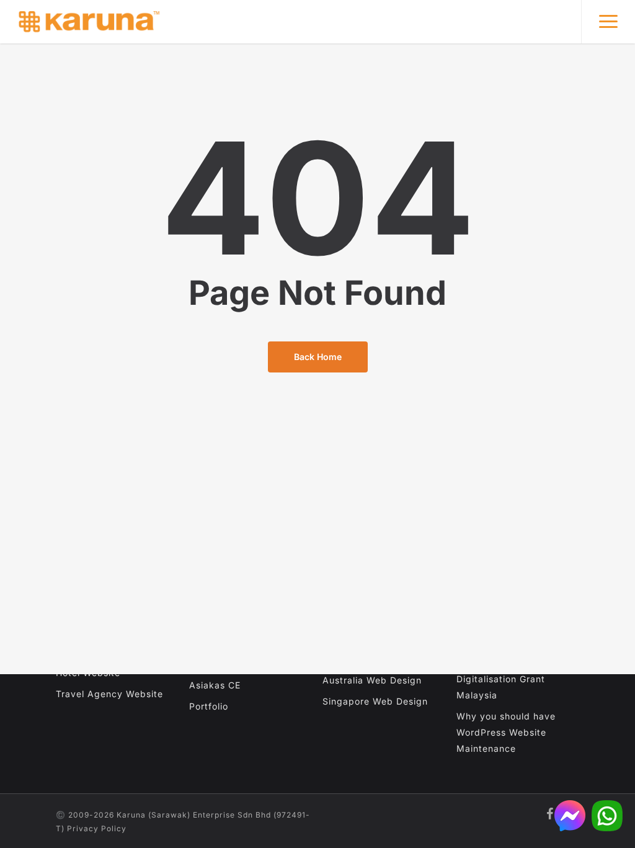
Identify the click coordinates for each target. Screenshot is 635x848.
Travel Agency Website (109, 693)
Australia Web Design (372, 680)
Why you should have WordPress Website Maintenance (506, 732)
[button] (608, 21)
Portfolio (208, 706)
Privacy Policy (97, 828)
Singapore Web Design (375, 701)
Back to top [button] (615, 786)
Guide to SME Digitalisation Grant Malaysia (500, 678)
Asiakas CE (215, 685)
